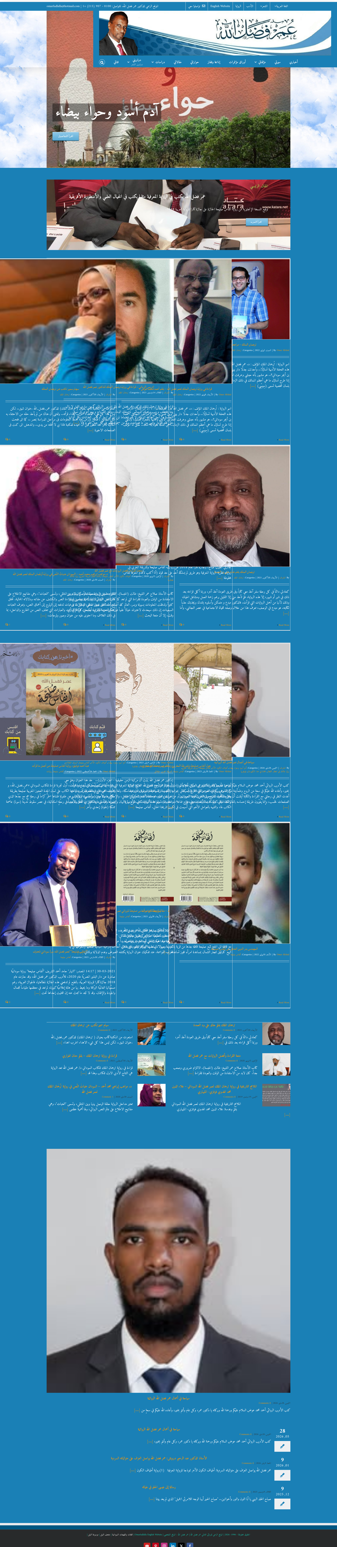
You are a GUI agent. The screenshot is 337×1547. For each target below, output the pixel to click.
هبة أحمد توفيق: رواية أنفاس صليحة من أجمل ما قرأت (60, 766)
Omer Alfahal (283, 350)
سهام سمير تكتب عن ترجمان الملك (60, 389)
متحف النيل (105, 1535)
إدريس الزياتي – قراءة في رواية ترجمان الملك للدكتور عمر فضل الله (118, 387)
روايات (49, 772)
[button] (102, 61)
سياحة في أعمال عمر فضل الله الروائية (234, 762)
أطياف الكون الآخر (122, 576)
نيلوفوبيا (170, 580)
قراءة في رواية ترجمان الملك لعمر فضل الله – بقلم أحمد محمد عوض (176, 389)
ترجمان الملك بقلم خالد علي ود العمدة (234, 572)
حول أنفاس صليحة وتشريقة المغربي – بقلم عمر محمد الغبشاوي (176, 766)
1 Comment (107, 1097)
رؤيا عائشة (285, 772)
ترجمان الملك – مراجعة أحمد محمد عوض (234, 344)
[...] (253, 386)
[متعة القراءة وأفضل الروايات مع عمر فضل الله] (276, 1064)
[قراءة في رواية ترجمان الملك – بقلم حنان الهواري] (151, 1064)
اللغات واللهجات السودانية (122, 1535)
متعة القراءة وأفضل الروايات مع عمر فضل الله (118, 570)
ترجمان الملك (237, 350)
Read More (284, 440)
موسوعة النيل (93, 1535)
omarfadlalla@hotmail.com (63, 6)
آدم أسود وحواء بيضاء (238, 768)
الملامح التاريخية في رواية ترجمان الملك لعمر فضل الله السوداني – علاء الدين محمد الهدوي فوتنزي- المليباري (214, 1089)
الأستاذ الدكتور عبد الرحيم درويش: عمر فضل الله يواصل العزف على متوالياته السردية (159, 1458)
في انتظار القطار (273, 772)
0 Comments (104, 1030)
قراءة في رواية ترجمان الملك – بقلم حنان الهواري (89, 1056)
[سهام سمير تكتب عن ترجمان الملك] (151, 1034)
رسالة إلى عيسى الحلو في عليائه (159, 1487)
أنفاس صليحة (178, 772)
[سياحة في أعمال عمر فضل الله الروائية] (168, 1271)
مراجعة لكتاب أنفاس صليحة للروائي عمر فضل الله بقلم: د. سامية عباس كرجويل (118, 911)
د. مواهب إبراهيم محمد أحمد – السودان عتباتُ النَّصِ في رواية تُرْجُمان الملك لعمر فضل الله (60, 574)
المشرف (167, 393)
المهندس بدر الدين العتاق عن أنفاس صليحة (234, 949)
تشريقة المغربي (167, 766)
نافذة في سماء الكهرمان (257, 772)
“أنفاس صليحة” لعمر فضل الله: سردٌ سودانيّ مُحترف (60, 951)
